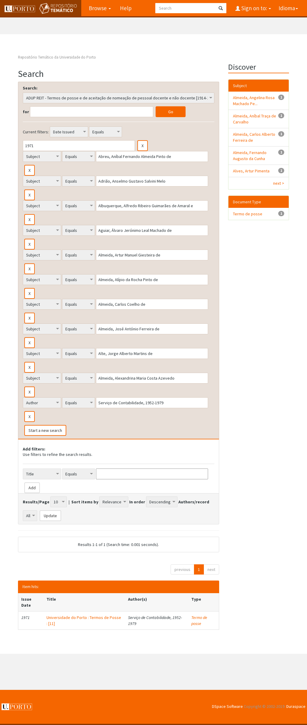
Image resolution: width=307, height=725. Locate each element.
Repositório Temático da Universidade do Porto (57, 57)
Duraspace (296, 706)
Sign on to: (254, 8)
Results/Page (36, 502)
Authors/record (193, 502)
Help (126, 8)
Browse (98, 8)
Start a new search (45, 430)
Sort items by (84, 502)
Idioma (287, 8)
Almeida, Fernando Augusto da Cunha (250, 155)
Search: (30, 88)
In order (137, 502)
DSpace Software (227, 706)
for (26, 111)
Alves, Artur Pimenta (251, 171)
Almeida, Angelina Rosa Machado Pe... (254, 100)
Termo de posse (199, 620)
